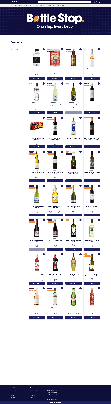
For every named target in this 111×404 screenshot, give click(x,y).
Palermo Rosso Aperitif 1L (55, 274)
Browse (12, 36)
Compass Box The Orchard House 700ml (73, 275)
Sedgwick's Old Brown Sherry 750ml (73, 70)
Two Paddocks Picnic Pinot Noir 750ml (37, 241)
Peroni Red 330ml (55, 69)
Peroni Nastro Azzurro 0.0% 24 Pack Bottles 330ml (73, 309)
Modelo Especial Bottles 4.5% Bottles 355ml (55, 207)
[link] (55, 21)
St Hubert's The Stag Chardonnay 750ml (73, 241)
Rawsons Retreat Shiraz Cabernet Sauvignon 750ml (55, 139)
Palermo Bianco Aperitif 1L (73, 138)
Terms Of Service (33, 399)
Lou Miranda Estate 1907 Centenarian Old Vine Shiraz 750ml (92, 105)
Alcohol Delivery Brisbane (53, 397)
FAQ (30, 393)
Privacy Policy (32, 397)
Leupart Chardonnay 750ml (73, 104)
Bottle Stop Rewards (15, 399)
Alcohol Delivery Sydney (52, 390)
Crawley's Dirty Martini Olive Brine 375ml (92, 173)
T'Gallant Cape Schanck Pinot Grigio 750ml (37, 207)
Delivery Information (33, 390)
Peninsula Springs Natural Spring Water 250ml (36, 70)
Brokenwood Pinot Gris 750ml (37, 172)
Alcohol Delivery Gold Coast (53, 399)
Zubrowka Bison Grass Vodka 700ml (92, 241)
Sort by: (12, 49)
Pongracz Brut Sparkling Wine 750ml (73, 207)
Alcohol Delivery (51, 388)
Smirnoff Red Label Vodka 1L (36, 104)
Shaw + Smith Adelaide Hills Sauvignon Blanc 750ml (55, 309)
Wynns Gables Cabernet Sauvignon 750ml (55, 173)
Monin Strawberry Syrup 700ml (37, 274)
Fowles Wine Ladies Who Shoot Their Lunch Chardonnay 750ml (92, 275)
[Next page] (73, 324)
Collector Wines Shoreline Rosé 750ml (36, 309)
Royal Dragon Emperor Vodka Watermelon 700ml (92, 309)
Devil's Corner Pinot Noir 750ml (55, 240)
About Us (13, 395)
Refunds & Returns (33, 395)
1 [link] (55, 324)
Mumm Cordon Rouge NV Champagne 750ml (73, 173)
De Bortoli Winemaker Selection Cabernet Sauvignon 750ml (91, 139)
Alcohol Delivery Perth (52, 394)
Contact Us (13, 393)
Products (18, 36)
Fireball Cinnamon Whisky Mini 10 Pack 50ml (36, 139)
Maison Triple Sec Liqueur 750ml (91, 69)
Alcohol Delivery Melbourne (53, 392)
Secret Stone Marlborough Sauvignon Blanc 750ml (55, 105)
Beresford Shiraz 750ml (91, 206)
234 (69, 324)
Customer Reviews (15, 390)
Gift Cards (13, 397)
